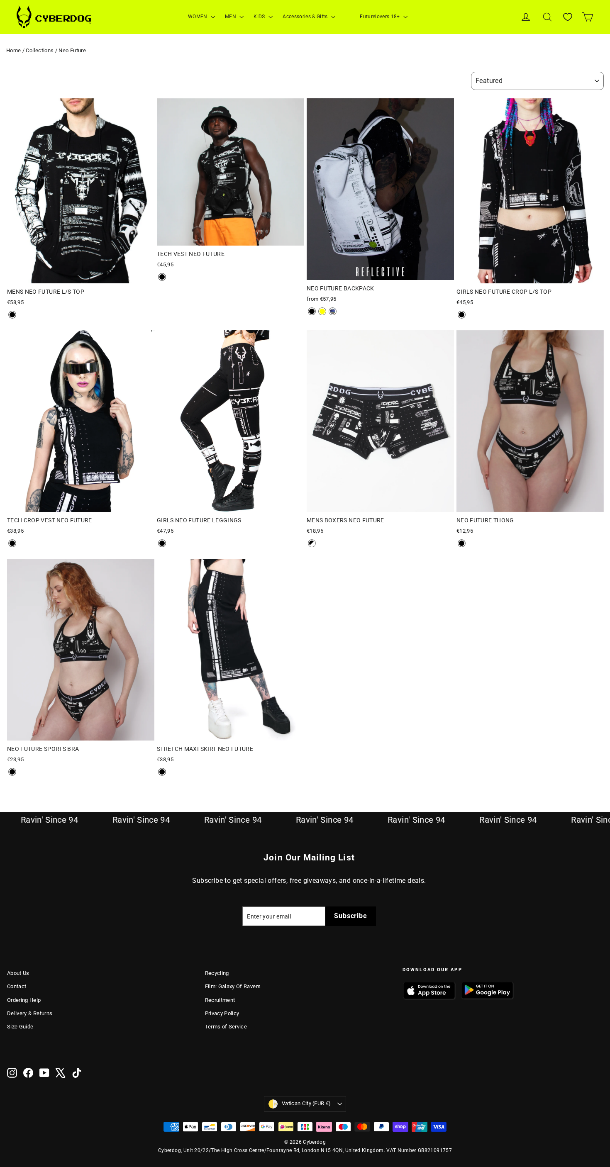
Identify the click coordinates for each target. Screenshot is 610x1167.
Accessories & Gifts (306, 16)
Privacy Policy (222, 1013)
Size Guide (20, 1026)
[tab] (63, 277)
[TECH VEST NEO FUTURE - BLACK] (162, 276)
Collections (40, 50)
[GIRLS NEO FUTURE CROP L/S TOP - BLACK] (461, 314)
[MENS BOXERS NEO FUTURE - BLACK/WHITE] (311, 543)
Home (13, 50)
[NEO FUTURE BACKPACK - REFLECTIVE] (332, 311)
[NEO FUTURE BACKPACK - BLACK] (311, 311)
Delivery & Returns (29, 1013)
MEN (231, 16)
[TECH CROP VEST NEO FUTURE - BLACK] (12, 543)
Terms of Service (226, 1026)
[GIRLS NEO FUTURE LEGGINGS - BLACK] (162, 543)
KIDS (260, 16)
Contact (16, 986)
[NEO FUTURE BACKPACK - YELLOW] (322, 311)
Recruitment (220, 1000)
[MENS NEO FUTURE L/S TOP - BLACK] (12, 314)
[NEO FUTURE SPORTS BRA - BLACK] (12, 771)
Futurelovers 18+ (380, 16)
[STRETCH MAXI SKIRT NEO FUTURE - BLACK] (162, 771)
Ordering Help (24, 1000)
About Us (18, 973)
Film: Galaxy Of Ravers (233, 986)
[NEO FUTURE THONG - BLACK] (461, 543)
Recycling (217, 973)
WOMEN (198, 16)
